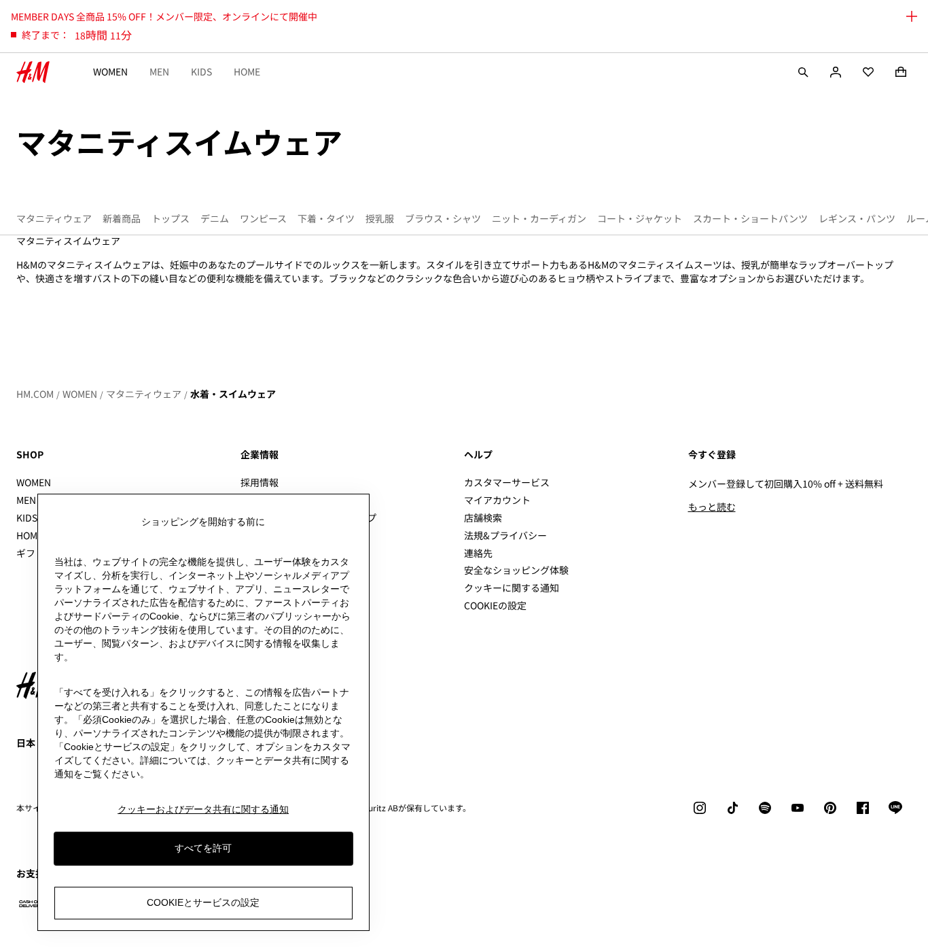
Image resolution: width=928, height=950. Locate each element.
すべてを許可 (203, 848)
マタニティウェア (143, 394)
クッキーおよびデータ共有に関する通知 (203, 809)
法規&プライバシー (505, 535)
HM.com (35, 394)
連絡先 (478, 553)
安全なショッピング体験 (516, 570)
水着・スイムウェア (233, 394)
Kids (201, 71)
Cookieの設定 (495, 605)
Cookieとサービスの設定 (203, 903)
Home (247, 71)
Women (110, 71)
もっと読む (712, 506)
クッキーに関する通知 (511, 587)
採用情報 (259, 482)
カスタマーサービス (507, 482)
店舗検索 (483, 517)
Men (159, 71)
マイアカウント (497, 500)
